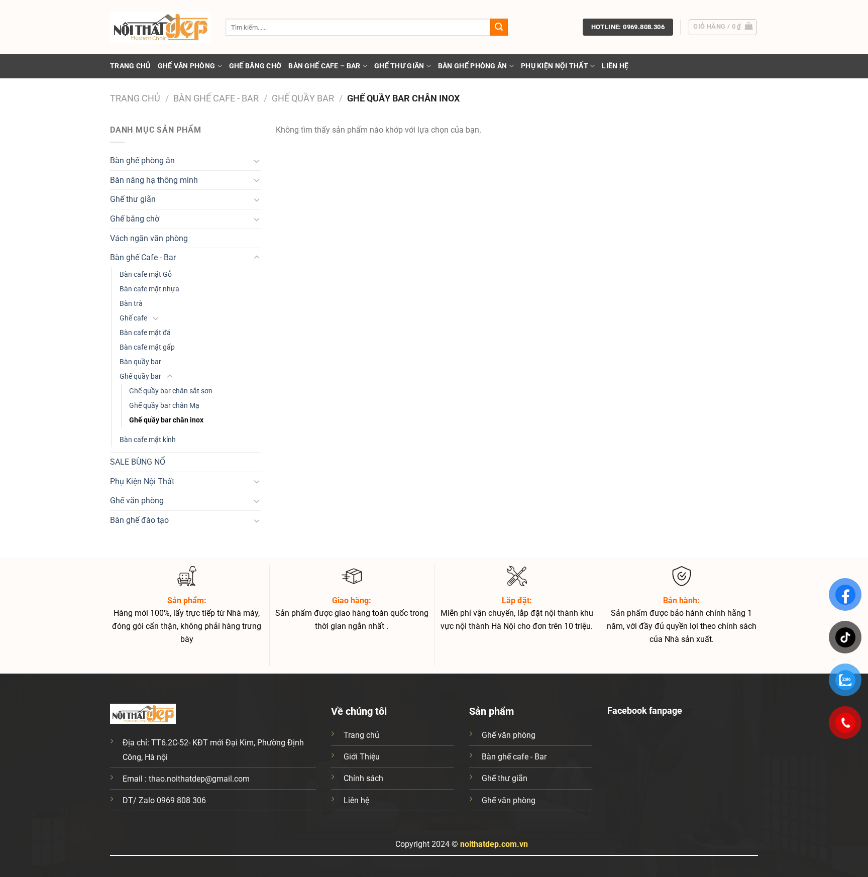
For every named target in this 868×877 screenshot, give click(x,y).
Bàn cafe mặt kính (148, 439)
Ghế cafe (133, 318)
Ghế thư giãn (399, 66)
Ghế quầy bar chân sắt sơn (170, 391)
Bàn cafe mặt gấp (147, 347)
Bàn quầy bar (140, 362)
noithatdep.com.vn (494, 844)
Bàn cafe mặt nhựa (149, 289)
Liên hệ (615, 66)
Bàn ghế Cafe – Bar (324, 66)
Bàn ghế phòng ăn (472, 66)
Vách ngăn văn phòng (149, 238)
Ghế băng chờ (255, 66)
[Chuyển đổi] (257, 161)
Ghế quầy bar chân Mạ (164, 405)
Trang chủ (130, 66)
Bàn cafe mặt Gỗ (146, 274)
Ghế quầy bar (303, 98)
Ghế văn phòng (186, 66)
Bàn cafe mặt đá (145, 332)
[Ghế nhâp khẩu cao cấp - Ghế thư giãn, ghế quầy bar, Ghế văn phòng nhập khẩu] (160, 27)
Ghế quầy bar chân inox (166, 420)
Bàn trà (131, 303)
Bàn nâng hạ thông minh (154, 180)
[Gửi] (498, 27)
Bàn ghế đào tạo (139, 520)
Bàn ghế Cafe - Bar (216, 98)
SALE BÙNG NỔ (137, 462)
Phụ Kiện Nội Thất (554, 66)
